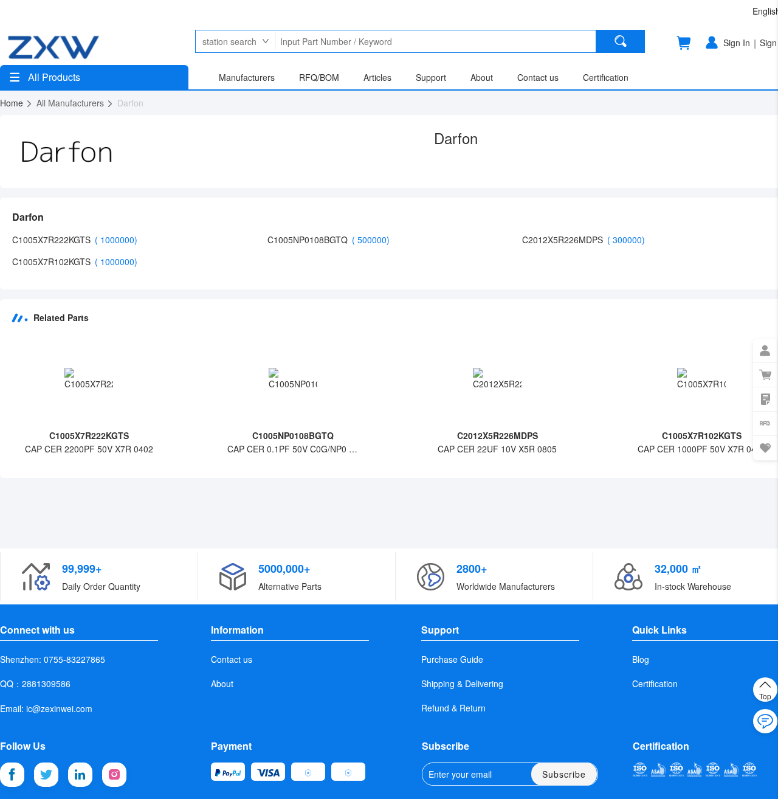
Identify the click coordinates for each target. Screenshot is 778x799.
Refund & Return (453, 708)
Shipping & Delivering (462, 683)
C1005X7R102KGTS (52, 261)
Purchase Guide (452, 659)
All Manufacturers (71, 103)
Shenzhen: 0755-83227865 (52, 659)
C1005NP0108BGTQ (308, 239)
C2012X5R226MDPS (563, 239)
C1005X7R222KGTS (52, 239)
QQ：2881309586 (35, 683)
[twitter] (46, 775)
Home (13, 103)
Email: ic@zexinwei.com (46, 708)
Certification (655, 683)
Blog (640, 659)
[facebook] (12, 775)
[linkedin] (80, 775)
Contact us (231, 659)
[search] (620, 41)
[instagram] (114, 775)
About (222, 683)
